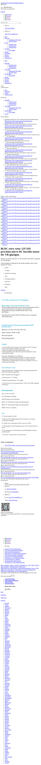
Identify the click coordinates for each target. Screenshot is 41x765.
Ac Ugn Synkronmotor (21, 571)
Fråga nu (3, 290)
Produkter (7, 91)
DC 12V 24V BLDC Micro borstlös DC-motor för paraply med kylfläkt (20, 477)
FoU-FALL (8, 53)
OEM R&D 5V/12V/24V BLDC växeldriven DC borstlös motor (18, 462)
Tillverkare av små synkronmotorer (24, 570)
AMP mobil (22, 566)
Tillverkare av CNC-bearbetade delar (15, 562)
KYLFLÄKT (8, 74)
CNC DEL (7, 69)
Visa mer (21, 122)
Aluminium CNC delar (15, 40)
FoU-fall (7, 78)
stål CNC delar (13, 41)
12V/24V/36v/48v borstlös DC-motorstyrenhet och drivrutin (17, 457)
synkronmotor (12, 47)
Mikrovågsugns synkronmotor (9, 568)
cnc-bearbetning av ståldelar (12, 559)
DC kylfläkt (12, 50)
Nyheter (7, 56)
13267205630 (14, 492)
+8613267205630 (10, 28)
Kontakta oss (8, 58)
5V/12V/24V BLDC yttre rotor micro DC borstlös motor (20, 445)
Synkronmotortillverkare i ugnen (26, 568)
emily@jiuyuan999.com (11, 34)
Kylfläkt (7, 49)
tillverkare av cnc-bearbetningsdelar (14, 558)
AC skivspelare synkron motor (13, 561)
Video (33, 565)
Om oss (7, 55)
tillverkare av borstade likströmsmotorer (15, 553)
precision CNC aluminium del (13, 549)
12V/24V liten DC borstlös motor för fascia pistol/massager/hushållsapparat (12, 452)
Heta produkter (5, 566)
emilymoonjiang (13, 500)
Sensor (6, 52)
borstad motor (12, 46)
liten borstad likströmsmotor (12, 552)
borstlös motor (13, 44)
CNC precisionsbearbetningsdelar (14, 550)
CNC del (7, 38)
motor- (6, 43)
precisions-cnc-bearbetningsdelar (14, 556)
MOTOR (7, 63)
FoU (29, 565)
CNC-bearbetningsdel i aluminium (14, 555)
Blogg (37, 565)
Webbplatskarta (14, 566)
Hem (6, 37)
